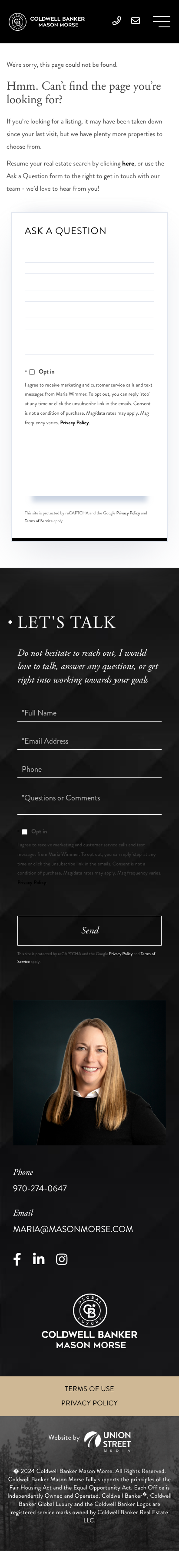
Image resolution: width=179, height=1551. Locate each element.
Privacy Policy (74, 422)
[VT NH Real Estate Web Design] (89, 1441)
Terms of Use (89, 1389)
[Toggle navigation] (161, 21)
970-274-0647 (40, 1181)
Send (89, 480)
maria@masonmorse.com (73, 1222)
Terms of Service (39, 521)
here (128, 164)
